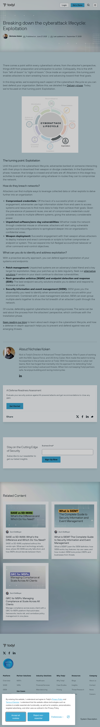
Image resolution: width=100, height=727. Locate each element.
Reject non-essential (38, 717)
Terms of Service (12, 702)
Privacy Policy (57, 699)
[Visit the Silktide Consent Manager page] (68, 717)
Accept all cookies (15, 717)
